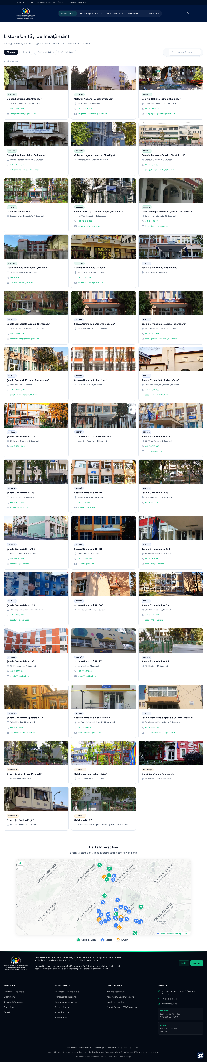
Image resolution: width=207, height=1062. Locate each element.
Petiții (183, 963)
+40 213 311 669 (16, 277)
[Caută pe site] (188, 13)
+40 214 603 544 (85, 108)
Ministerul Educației (115, 1002)
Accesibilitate (61, 1017)
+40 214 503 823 (152, 333)
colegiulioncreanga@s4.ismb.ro (23, 113)
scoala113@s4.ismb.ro (19, 507)
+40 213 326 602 (152, 165)
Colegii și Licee (47, 52)
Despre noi (67, 13)
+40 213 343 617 (84, 727)
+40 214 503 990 (17, 390)
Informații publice (90, 13)
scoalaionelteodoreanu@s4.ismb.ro (25, 395)
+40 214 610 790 (17, 615)
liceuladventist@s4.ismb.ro (156, 226)
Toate (12, 52)
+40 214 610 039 (152, 446)
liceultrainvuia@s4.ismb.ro (89, 226)
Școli (28, 52)
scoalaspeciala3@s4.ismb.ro (22, 732)
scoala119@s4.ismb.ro (87, 507)
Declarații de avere (63, 1007)
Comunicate (9, 1007)
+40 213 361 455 (152, 108)
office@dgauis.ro (169, 1003)
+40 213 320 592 (152, 502)
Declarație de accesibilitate (107, 1047)
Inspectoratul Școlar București (120, 997)
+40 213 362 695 (17, 108)
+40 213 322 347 (17, 502)
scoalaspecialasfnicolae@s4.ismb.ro (160, 732)
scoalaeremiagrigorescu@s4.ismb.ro (26, 339)
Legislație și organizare (14, 991)
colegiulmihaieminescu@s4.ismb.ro (25, 170)
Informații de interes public (67, 991)
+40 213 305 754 (84, 277)
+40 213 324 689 (152, 558)
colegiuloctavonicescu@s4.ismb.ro (92, 113)
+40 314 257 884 (152, 615)
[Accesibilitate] (200, 1055)
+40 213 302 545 (85, 671)
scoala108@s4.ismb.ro (154, 451)
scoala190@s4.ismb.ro (154, 563)
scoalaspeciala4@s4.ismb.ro (90, 732)
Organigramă (9, 997)
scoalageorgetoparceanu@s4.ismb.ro (161, 339)
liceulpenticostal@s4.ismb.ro (22, 282)
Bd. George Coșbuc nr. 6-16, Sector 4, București (178, 993)
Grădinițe (69, 52)
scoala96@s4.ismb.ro (19, 676)
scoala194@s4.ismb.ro (19, 620)
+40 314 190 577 (151, 221)
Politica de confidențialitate (79, 1047)
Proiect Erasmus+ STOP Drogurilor (122, 1007)
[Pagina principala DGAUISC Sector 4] (25, 13)
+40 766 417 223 (17, 558)
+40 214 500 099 (17, 446)
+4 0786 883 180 (26, 2)
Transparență (115, 13)
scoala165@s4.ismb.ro (19, 563)
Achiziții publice (62, 1012)
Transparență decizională (66, 997)
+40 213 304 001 (17, 165)
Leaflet (162, 933)
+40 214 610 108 (16, 671)
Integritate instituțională (66, 1002)
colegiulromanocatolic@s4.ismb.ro (160, 170)
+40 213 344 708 (152, 727)
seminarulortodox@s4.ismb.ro (90, 282)
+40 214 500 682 (17, 727)
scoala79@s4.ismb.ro (154, 620)
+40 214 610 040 (85, 558)
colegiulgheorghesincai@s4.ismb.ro (160, 113)
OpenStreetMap (174, 933)
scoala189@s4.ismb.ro (87, 563)
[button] (108, 868)
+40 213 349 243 (17, 333)
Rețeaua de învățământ (14, 1002)
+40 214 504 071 (84, 502)
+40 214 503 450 (152, 390)
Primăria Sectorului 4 (116, 991)
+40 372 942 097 (85, 221)
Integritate (134, 13)
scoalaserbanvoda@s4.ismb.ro (158, 395)
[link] (36, 93)
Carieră (7, 1012)
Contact (152, 13)
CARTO (187, 933)
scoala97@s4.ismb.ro (87, 676)
